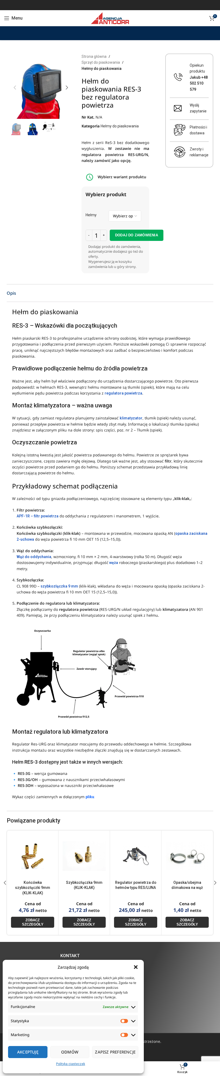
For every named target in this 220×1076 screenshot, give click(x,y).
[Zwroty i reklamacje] (180, 152)
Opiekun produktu (199, 77)
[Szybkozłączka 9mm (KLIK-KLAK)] (84, 856)
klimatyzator (131, 418)
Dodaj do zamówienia (136, 235)
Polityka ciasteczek (70, 1064)
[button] (135, 967)
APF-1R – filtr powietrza (37, 516)
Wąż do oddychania (34, 557)
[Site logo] (110, 18)
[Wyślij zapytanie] (178, 108)
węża (113, 562)
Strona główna (94, 56)
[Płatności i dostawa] (180, 130)
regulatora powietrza (123, 393)
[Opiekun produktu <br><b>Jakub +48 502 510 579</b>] (178, 77)
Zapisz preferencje (115, 1052)
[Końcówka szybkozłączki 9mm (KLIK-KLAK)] (32, 856)
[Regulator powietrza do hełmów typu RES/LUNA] (135, 856)
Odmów (69, 1052)
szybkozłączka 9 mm (59, 586)
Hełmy (91, 215)
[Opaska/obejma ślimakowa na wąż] (187, 856)
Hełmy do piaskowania (102, 68)
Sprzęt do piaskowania (101, 62)
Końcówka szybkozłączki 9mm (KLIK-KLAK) (32, 887)
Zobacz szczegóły (32, 922)
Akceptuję (27, 1052)
